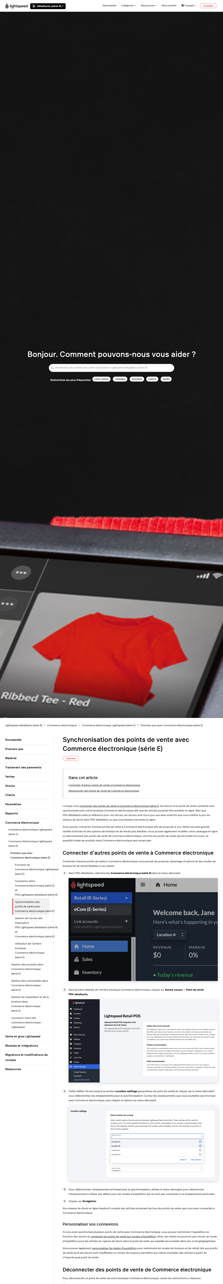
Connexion (208, 6)
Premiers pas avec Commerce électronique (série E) (172, 725)
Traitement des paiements (23, 767)
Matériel (10, 758)
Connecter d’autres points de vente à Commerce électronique (104, 785)
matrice (152, 379)
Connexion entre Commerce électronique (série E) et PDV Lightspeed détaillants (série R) (32, 888)
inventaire (137, 379)
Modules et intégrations (21, 1045)
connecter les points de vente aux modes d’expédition (123, 1236)
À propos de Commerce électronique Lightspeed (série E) (32, 869)
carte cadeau (101, 379)
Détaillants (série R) (49, 6)
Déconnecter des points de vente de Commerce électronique (104, 791)
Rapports (11, 813)
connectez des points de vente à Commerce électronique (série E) (119, 806)
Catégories (127, 5)
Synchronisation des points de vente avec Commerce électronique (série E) (32, 906)
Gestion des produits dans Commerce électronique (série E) (27, 969)
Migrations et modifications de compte (26, 1057)
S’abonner (71, 758)
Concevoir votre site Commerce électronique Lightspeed (26, 1022)
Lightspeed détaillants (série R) (23, 725)
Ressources (148, 5)
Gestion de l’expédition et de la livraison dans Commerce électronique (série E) (30, 1004)
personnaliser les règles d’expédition (114, 1248)
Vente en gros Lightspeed (22, 1036)
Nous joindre (169, 5)
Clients (10, 795)
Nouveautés (109, 5)
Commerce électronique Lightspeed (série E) (108, 725)
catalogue (120, 379)
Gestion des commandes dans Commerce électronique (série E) (29, 985)
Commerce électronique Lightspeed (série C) (28, 832)
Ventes (10, 776)
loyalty (166, 379)
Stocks (10, 786)
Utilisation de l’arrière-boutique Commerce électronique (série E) (29, 950)
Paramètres (13, 804)
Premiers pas (14, 749)
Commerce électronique (62, 725)
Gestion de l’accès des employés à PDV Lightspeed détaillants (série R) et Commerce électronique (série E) (32, 927)
